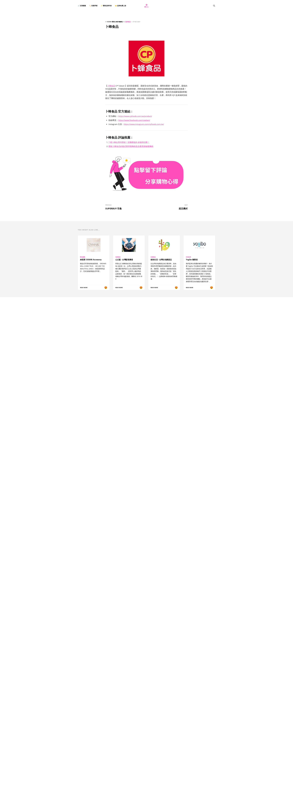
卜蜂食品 (111, 85)
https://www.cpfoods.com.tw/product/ (135, 116)
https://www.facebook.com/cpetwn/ (134, 120)
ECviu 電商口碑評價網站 (115, 22)
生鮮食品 (128, 22)
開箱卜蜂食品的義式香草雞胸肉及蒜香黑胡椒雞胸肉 (131, 146)
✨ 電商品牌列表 (106, 6)
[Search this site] (214, 5)
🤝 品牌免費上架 (120, 6)
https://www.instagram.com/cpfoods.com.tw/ (144, 124)
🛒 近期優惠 (82, 6)
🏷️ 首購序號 (93, 6)
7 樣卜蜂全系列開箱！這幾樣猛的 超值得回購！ (129, 142)
